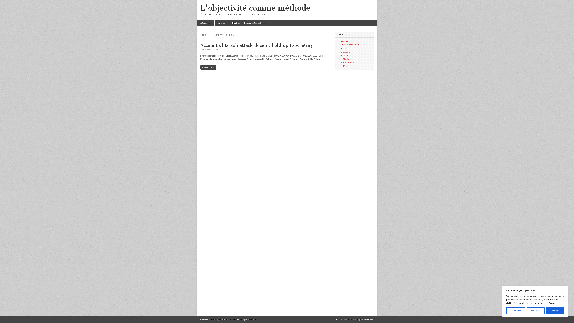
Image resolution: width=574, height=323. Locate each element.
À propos (345, 55)
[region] (535, 301)
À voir (343, 48)
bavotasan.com (367, 320)
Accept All (554, 310)
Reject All (535, 310)
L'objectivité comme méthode (255, 8)
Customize (516, 310)
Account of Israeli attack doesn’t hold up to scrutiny (256, 45)
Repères (221, 23)
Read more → (208, 67)
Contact (347, 59)
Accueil (344, 41)
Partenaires (348, 62)
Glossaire (345, 52)
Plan (345, 66)
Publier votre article (254, 23)
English (236, 23)
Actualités (205, 23)
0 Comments (218, 49)
